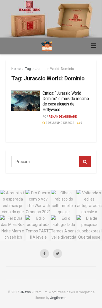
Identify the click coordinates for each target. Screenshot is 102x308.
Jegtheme (58, 298)
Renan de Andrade (63, 116)
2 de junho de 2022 (59, 122)
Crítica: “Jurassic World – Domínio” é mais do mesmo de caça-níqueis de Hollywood (65, 101)
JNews (25, 292)
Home (16, 69)
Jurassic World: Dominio (54, 69)
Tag (28, 69)
